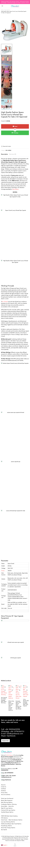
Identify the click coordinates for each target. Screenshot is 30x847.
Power (3, 570)
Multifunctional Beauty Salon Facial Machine (11, 824)
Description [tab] (4, 154)
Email (16, 126)
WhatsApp (15, 133)
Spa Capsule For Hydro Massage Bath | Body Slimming (4, 700)
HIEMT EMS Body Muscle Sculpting (9, 816)
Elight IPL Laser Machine (6, 808)
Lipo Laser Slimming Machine (8, 822)
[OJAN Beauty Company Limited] (15, 6)
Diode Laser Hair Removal (7, 798)
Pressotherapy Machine (6, 826)
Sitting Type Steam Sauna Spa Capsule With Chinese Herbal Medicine (11, 705)
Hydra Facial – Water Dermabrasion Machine (11, 820)
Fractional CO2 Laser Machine (8, 810)
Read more (5, 690)
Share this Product (7, 146)
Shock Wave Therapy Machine (8, 827)
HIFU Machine (4, 818)
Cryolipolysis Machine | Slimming (9, 804)
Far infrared (5, 301)
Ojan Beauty (15, 189)
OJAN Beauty (9, 755)
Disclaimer (3, 790)
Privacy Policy (4, 792)
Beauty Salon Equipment (6, 800)
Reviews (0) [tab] (12, 154)
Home (2, 10)
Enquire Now (5, 740)
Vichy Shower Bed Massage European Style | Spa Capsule (26, 703)
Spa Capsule (7, 10)
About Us (3, 785)
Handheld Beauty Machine (7, 812)
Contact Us (3, 787)
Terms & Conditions (5, 794)
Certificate (3, 788)
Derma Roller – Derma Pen (7, 806)
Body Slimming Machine (6, 802)
